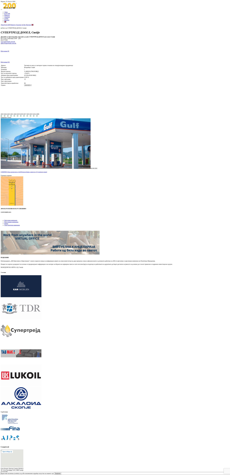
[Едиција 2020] (14, 116)
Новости (7, 15)
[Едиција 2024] (4, 116)
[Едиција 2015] (30, 116)
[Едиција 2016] (27, 116)
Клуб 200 (7, 13)
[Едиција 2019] (17, 116)
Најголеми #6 (5, 51)
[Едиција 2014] (33, 116)
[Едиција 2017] (24, 116)
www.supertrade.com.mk (8, 41)
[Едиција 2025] (1, 116)
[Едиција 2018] (21, 116)
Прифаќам (58, 473)
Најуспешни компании (11, 222)
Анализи (7, 17)
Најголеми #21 (5, 62)
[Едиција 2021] (11, 116)
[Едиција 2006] (37, 116)
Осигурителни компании (12, 225)
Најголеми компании (10, 220)
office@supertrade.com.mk (8, 43)
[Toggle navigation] (1, 9)
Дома (6, 12)
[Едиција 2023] (8, 116)
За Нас (6, 18)
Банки (6, 223)
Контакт (6, 20)
